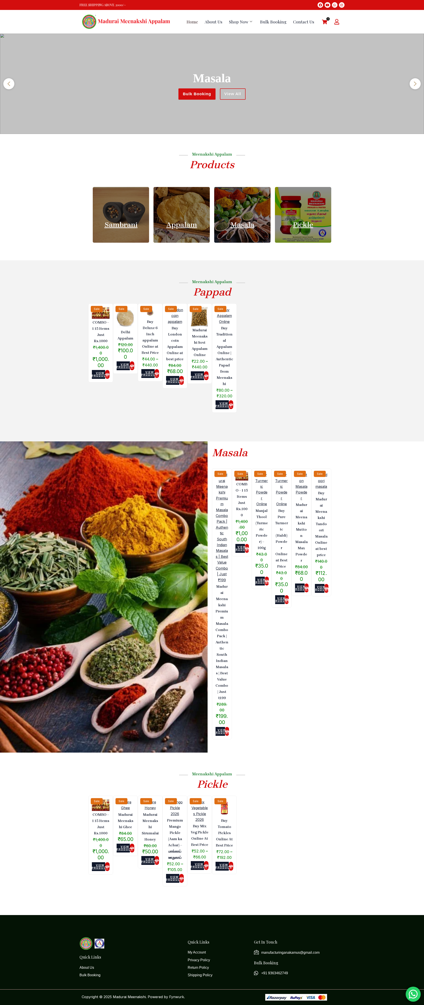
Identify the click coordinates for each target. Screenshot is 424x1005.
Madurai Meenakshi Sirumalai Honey (150, 826)
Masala (242, 225)
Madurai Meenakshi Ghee (125, 820)
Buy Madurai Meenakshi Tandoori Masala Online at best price (321, 524)
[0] (324, 22)
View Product (98, 374)
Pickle (303, 225)
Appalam (181, 225)
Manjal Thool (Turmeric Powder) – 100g (262, 529)
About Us (213, 22)
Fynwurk (176, 997)
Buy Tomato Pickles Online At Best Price (224, 832)
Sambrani (121, 225)
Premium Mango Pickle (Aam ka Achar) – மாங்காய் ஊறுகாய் (175, 839)
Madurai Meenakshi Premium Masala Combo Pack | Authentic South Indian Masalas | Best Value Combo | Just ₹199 (222, 642)
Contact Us (303, 22)
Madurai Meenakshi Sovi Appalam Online (200, 342)
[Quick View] (107, 374)
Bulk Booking (273, 22)
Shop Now (238, 22)
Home (192, 22)
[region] (212, 84)
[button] (8, 83)
